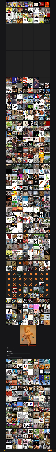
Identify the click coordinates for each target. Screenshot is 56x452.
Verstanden (49, 450)
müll (16, 1)
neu (13, 1)
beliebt (15, 1)
